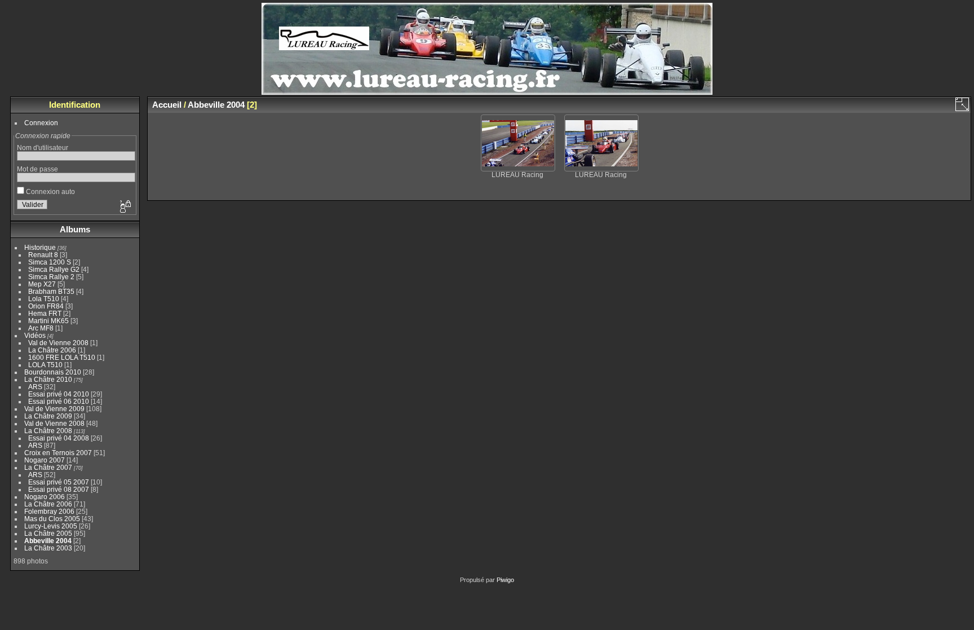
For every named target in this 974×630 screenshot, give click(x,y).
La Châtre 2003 (48, 548)
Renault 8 (43, 254)
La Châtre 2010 (48, 379)
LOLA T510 (46, 364)
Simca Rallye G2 (53, 269)
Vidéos (35, 335)
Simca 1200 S (49, 262)
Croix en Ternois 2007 (58, 452)
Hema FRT (44, 313)
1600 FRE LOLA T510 (61, 357)
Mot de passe (37, 169)
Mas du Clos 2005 (52, 518)
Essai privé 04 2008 (58, 438)
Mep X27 (42, 284)
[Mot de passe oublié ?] (124, 207)
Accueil (166, 104)
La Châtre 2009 (48, 416)
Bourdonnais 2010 (52, 372)
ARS (35, 386)
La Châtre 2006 (52, 350)
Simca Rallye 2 (51, 276)
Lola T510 (43, 298)
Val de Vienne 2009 (54, 408)
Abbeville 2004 (48, 540)
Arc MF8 (41, 328)
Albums (75, 229)
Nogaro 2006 (44, 496)
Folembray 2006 (49, 511)
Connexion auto (49, 191)
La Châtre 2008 (48, 430)
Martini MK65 (48, 320)
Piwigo (505, 579)
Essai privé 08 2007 (58, 489)
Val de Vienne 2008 (58, 342)
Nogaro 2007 (44, 460)
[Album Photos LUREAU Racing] (487, 92)
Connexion (41, 122)
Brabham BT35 (51, 291)
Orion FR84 (46, 306)
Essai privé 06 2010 (58, 401)
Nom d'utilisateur (42, 147)
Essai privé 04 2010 (58, 394)
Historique (40, 247)
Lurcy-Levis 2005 (50, 526)
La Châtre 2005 (48, 533)
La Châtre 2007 (48, 467)
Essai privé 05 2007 (58, 482)
